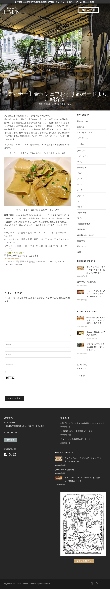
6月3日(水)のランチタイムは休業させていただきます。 (96, 347)
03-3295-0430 (88, 2)
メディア (81, 196)
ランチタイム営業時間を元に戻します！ (77, 439)
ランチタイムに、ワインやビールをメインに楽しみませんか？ (96, 270)
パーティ (81, 190)
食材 (79, 252)
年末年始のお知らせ (85, 235)
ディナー (81, 162)
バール (80, 179)
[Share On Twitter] (8, 583)
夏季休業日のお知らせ (86, 282)
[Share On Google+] (17, 583)
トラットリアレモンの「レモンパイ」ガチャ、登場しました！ (96, 294)
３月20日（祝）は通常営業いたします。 (77, 431)
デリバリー (82, 168)
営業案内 (81, 229)
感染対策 (81, 241)
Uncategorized (83, 121)
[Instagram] (92, 583)
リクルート (82, 213)
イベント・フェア (84, 132)
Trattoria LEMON (11, 258)
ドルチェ (81, 173)
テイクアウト (82, 156)
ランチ (80, 207)
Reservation (89, 10)
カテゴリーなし (64, 104)
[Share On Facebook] (4, 583)
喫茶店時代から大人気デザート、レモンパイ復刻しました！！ (96, 320)
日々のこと (82, 246)
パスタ (80, 184)
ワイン (80, 218)
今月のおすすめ (83, 224)
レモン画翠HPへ (84, 561)
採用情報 (11, 440)
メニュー (81, 201)
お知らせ (81, 127)
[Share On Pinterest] (13, 583)
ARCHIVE (81, 368)
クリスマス (82, 151)
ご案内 (81, 144)
